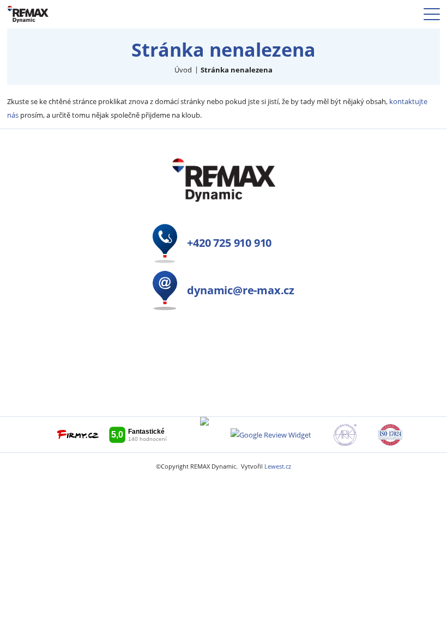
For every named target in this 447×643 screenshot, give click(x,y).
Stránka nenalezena (237, 69)
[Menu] (432, 14)
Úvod (183, 69)
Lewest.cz (277, 466)
